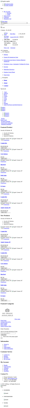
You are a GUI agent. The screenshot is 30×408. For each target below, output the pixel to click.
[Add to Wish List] (8, 148)
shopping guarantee (6, 124)
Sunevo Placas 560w (6, 326)
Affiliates (6, 368)
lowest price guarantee (7, 123)
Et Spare (3, 186)
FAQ (5, 345)
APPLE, (6, 93)
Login (8, 14)
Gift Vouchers (7, 366)
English (11, 4)
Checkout (12, 47)
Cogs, (5, 97)
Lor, (5, 102)
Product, (6, 103)
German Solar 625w (6, 322)
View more (17, 319)
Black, (5, 94)
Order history (7, 347)
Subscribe (3, 334)
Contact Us (7, 354)
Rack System (4, 323)
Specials (6, 369)
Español (11, 5)
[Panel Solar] (8, 319)
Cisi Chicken (4, 154)
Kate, (5, 100)
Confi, (5, 99)
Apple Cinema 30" (6, 207)
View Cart (6, 47)
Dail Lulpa (3, 175)
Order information (8, 348)
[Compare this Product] (9, 148)
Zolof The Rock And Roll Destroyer (13, 104)
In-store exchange (5, 121)
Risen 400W (4, 324)
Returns (6, 356)
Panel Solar (3, 320)
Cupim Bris (4, 143)
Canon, (6, 96)
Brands (5, 365)
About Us (6, 344)
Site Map (6, 357)
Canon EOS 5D (14, 37)
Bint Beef (3, 164)
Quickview (6, 140)
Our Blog (6, 371)
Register (9, 13)
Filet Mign (12, 33)
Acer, (5, 92)
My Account (7, 359)
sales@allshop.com (12, 378)
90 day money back (4, 119)
